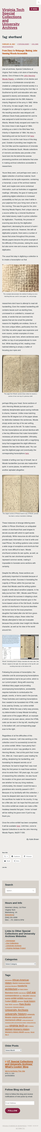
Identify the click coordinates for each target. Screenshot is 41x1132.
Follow (12, 1111)
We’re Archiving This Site (15, 1071)
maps (6, 1004)
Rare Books (25, 1004)
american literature (11, 986)
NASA (10, 1004)
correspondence (12, 995)
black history (24, 989)
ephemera (33, 995)
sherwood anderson (18, 1007)
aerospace (8, 980)
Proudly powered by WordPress (14, 1126)
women (9, 1029)
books (16, 993)
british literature (22, 992)
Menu (35, 9)
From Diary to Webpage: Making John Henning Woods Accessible (19, 52)
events (7, 998)
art (19, 989)
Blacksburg (9, 993)
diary (21, 995)
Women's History (21, 1029)
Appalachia (22, 986)
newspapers (16, 1004)
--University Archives (13, 946)
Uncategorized (7, 47)
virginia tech (16, 1025)
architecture (11, 989)
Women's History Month (14, 1032)
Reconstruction (8, 1007)
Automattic (20, 1128)
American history (24, 983)
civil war (31, 992)
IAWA (14, 1001)
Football (8, 1001)
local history (29, 1001)
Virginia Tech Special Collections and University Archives (13, 19)
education (25, 995)
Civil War (35, 44)
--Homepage (10, 941)
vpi (26, 1026)
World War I (27, 1032)
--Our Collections (12, 943)
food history (28, 998)
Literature (20, 1001)
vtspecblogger (23, 44)
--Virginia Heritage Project (15, 948)
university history (16, 1014)
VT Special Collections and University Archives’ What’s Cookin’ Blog (19, 1064)
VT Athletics (31, 1026)
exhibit (14, 998)
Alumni (15, 983)
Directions (10, 915)
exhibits (20, 998)
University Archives (16, 1010)
